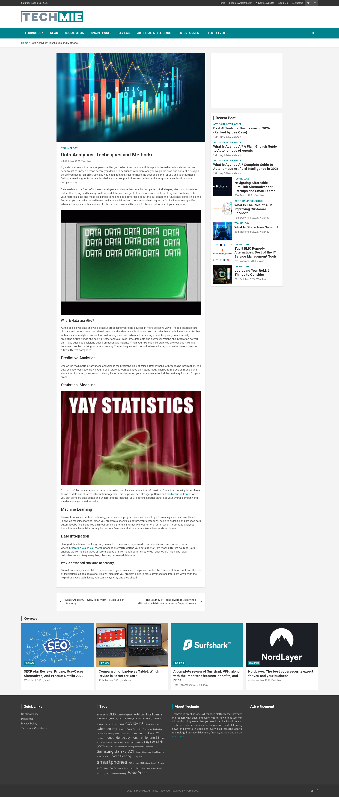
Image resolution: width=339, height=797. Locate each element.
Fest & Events (218, 33)
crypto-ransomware (153, 724)
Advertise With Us (265, 3)
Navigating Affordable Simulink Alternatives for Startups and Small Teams (254, 187)
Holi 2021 (153, 733)
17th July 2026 (221, 137)
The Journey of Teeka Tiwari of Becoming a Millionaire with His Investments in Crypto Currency (167, 601)
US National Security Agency (152, 763)
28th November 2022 (246, 231)
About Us (283, 3)
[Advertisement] (246, 80)
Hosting (100, 738)
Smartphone (137, 757)
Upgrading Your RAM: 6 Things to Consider (252, 272)
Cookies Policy (29, 714)
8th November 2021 (259, 680)
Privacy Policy (29, 723)
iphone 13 (152, 737)
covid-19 (134, 723)
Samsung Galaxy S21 (115, 751)
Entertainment (190, 33)
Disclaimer (27, 718)
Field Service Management (108, 734)
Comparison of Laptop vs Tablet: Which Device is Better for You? (129, 673)
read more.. (178, 736)
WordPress (137, 773)
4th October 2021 (70, 161)
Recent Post (226, 118)
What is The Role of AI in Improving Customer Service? (253, 209)
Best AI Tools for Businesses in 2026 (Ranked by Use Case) (241, 130)
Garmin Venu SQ (138, 734)
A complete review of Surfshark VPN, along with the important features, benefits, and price (206, 675)
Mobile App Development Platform (128, 742)
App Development (124, 715)
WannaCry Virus (104, 773)
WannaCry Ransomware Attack (149, 768)
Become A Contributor (240, 3)
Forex (123, 734)
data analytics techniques (155, 335)
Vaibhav (86, 161)
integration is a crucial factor (85, 548)
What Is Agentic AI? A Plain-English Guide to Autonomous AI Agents (245, 148)
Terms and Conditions (34, 728)
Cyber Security (107, 729)
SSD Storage (134, 763)
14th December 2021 (185, 684)
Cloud (121, 724)
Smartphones (101, 33)
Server (105, 757)
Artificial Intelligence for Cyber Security (136, 718)
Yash (261, 261)
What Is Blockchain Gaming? (256, 227)
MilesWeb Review (104, 742)
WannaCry (108, 768)
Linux (163, 738)
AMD (112, 714)
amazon (102, 714)
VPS (100, 768)
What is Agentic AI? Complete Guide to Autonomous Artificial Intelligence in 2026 (246, 167)
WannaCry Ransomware (124, 768)
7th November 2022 (245, 261)
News (54, 33)
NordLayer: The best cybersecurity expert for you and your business (280, 673)
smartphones (112, 762)
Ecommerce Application (152, 729)
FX (128, 734)
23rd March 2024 (243, 195)
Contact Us (297, 3)
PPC (108, 747)
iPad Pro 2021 (138, 738)
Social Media (74, 33)
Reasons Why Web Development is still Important (132, 747)
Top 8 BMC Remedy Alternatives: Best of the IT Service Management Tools (255, 252)
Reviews (124, 33)
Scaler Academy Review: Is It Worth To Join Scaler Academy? (94, 601)
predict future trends (179, 494)
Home (222, 3)
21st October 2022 (244, 279)
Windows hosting (119, 773)
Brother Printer (111, 724)
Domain (121, 729)
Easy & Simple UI (134, 729)
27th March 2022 (33, 680)
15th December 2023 (246, 217)
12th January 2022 (109, 680)
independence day (117, 737)
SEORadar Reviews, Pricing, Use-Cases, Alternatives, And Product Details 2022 (54, 673)
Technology (34, 33)
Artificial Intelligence (154, 33)
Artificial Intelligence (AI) (107, 718)
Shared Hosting (120, 756)
